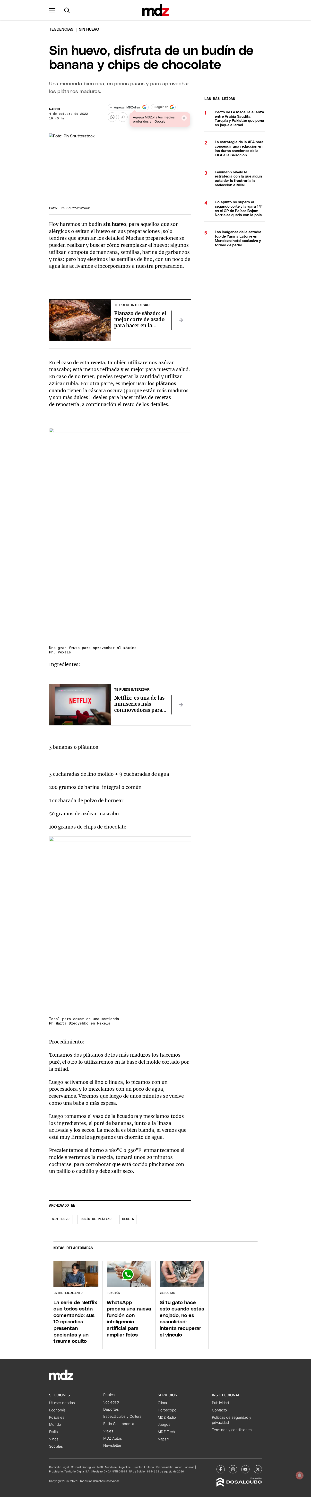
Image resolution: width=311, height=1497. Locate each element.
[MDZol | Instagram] (233, 1469)
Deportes (111, 1409)
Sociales (56, 1446)
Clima (162, 1403)
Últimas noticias (62, 1403)
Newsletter (112, 1445)
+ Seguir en (160, 107)
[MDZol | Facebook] (221, 1469)
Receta (128, 1219)
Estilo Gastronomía (118, 1424)
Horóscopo (167, 1410)
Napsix (54, 109)
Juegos (164, 1424)
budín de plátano (96, 1219)
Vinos (54, 1439)
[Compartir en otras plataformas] (122, 117)
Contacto (219, 1410)
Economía (57, 1410)
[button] (52, 10)
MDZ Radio (167, 1417)
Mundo (55, 1424)
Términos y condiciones (232, 1430)
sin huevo (60, 1219)
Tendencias (61, 29)
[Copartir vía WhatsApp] (112, 117)
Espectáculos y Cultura (122, 1416)
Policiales (56, 1417)
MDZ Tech (166, 1432)
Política (109, 1395)
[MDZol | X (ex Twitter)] (258, 1469)
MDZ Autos (112, 1438)
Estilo (53, 1432)
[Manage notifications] (299, 1475)
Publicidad (220, 1403)
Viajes (108, 1431)
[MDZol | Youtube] (245, 1469)
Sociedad (111, 1402)
